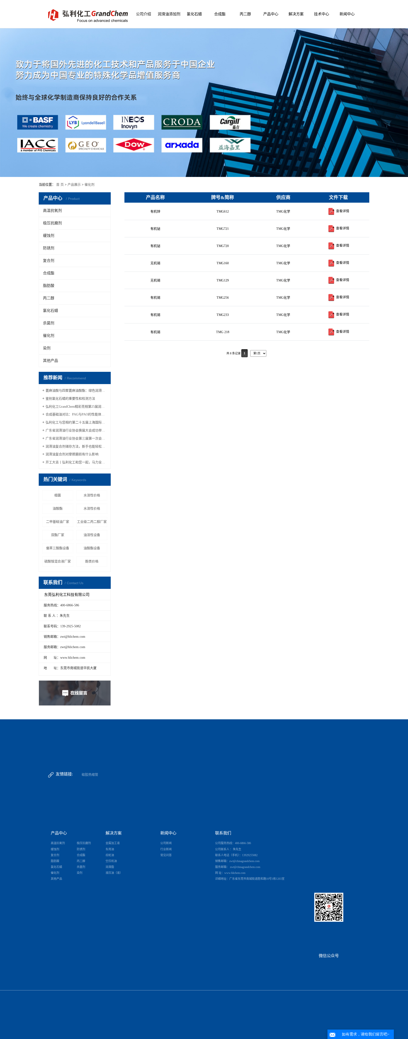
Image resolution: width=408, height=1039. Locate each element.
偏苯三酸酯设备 (57, 548)
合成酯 (219, 14)
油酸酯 (58, 508)
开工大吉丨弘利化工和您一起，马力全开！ (76, 462)
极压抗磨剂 (52, 223)
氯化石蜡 (194, 14)
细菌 (57, 495)
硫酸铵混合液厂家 (57, 561)
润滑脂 (110, 867)
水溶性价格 (92, 495)
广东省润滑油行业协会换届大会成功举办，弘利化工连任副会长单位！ (76, 430)
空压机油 (111, 861)
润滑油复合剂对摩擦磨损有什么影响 (72, 454)
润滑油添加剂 (169, 14)
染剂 (47, 348)
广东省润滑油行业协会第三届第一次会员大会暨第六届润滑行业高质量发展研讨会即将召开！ (76, 438)
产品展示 (74, 184)
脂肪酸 (48, 286)
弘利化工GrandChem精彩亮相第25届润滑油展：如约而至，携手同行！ (76, 406)
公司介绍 (143, 14)
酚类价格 (91, 561)
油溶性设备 (92, 535)
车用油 (110, 849)
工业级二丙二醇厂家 (92, 522)
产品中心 (270, 14)
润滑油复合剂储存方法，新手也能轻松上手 (76, 446)
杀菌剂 (48, 323)
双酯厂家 (57, 535)
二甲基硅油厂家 (57, 522)
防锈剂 (48, 248)
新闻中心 (347, 14)
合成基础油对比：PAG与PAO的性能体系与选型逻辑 (76, 414)
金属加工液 (113, 843)
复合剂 (48, 261)
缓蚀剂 (48, 236)
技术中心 (321, 14)
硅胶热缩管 (90, 774)
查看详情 (342, 211)
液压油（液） (114, 873)
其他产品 (50, 361)
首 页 (60, 184)
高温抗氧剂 (52, 211)
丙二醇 (245, 14)
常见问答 (166, 855)
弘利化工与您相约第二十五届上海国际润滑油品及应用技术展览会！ (76, 422)
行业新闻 (166, 849)
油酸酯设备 (92, 548)
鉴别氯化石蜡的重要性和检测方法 (70, 398)
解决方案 (296, 14)
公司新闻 (166, 843)
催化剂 (89, 184)
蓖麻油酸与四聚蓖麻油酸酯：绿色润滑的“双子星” (76, 390)
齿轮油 (110, 855)
